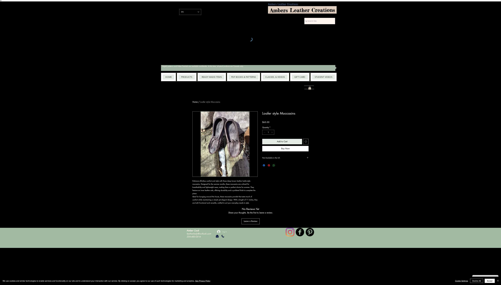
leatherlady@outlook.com (199, 233)
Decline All (476, 281)
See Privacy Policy (202, 281)
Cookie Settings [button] (461, 281)
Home (195, 102)
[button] (186, 77)
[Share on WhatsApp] (273, 165)
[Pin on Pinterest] (268, 165)
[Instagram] (290, 232)
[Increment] (272, 132)
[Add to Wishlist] (306, 141)
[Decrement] (264, 132)
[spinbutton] (268, 132)
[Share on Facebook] (264, 165)
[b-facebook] (300, 232)
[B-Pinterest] (310, 232)
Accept (490, 281)
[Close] (497, 281)
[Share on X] (278, 165)
